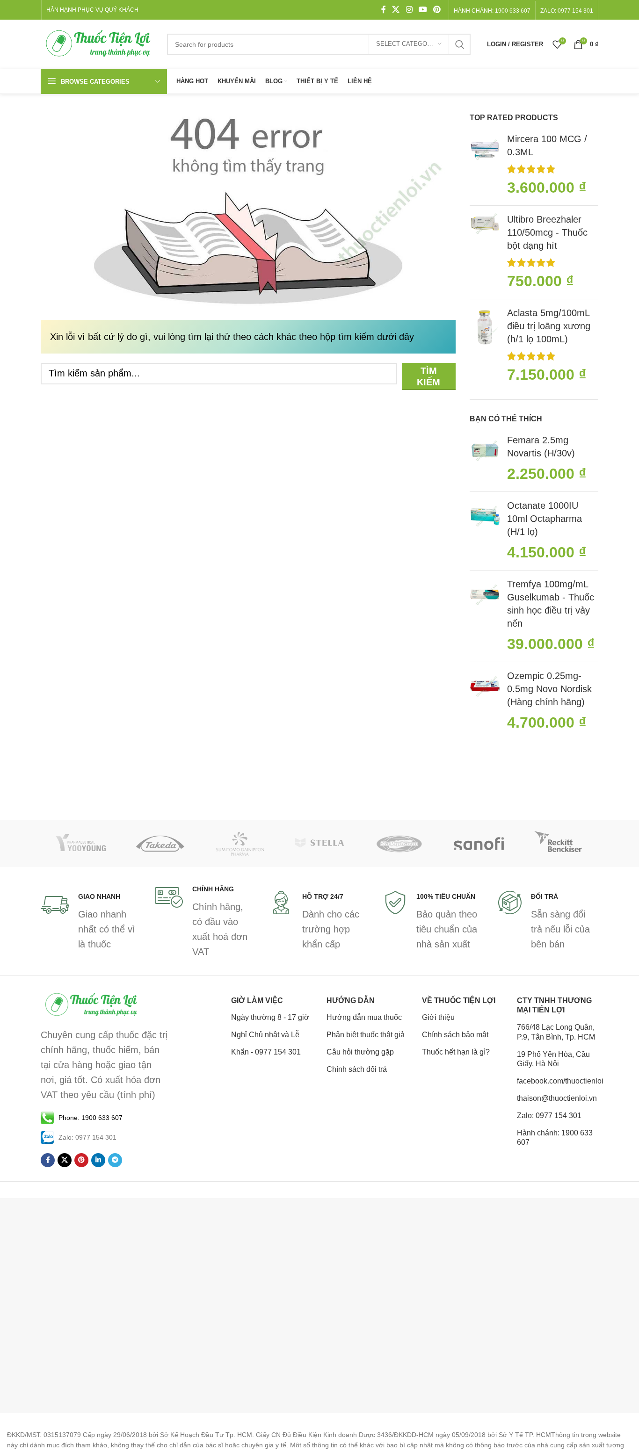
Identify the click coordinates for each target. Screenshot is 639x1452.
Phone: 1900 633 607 (90, 1117)
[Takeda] (160, 843)
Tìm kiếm (428, 376)
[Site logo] (99, 43)
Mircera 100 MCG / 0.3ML (547, 145)
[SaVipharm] (399, 843)
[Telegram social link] (115, 1160)
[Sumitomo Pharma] (240, 843)
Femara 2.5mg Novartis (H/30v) (541, 446)
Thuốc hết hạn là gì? (456, 1052)
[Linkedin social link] (98, 1160)
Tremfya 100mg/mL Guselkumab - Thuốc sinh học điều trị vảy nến (550, 603)
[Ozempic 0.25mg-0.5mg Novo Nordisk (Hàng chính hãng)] (485, 701)
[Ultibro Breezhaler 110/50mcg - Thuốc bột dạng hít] (485, 252)
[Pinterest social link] (437, 9)
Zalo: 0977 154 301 (549, 1116)
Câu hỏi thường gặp (360, 1052)
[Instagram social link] (409, 9)
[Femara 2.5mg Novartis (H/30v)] (485, 458)
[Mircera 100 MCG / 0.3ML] (485, 165)
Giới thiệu (438, 1017)
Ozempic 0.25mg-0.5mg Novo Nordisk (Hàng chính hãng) (549, 689)
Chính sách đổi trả (357, 1069)
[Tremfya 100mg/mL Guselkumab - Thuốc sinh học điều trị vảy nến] (485, 616)
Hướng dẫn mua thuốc (364, 1017)
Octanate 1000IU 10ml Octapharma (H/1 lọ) (544, 518)
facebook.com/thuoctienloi (557, 1081)
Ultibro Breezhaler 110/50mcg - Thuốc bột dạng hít (547, 232)
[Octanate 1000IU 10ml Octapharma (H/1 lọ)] (485, 531)
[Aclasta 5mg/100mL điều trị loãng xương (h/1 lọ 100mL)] (485, 345)
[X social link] (396, 9)
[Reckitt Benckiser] (558, 843)
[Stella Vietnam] (319, 843)
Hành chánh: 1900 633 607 (492, 10)
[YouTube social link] (422, 9)
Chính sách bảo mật (455, 1035)
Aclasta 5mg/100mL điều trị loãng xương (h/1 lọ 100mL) (548, 326)
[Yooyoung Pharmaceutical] (80, 843)
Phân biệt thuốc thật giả (366, 1035)
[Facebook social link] (383, 9)
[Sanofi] (478, 843)
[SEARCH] (460, 44)
